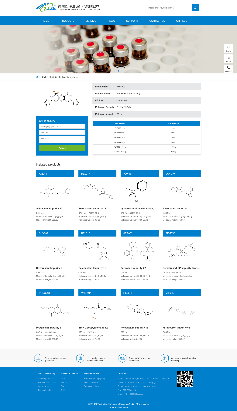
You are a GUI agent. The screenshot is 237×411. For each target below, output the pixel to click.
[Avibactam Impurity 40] (55, 190)
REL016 (85, 233)
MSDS (64, 382)
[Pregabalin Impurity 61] (55, 309)
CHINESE (181, 20)
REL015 (127, 292)
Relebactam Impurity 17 (92, 208)
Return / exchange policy (94, 378)
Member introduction (47, 382)
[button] (118, 71)
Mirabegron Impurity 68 (176, 327)
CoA (63, 378)
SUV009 (43, 233)
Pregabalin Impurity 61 (49, 327)
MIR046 (170, 292)
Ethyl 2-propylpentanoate (93, 327)
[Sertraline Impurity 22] (139, 250)
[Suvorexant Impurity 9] (55, 250)
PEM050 (170, 233)
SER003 (127, 233)
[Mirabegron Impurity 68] (182, 309)
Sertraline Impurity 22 (133, 268)
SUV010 (170, 173)
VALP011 (86, 292)
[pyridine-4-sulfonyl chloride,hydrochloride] (139, 190)
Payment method (45, 390)
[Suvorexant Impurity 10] (182, 190)
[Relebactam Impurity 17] (97, 190)
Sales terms (43, 386)
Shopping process (46, 378)
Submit (62, 148)
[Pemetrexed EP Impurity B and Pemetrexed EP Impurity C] (182, 250)
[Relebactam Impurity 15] (139, 309)
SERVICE (91, 20)
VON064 (128, 173)
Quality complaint (91, 386)
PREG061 (44, 292)
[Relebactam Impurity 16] (97, 250)
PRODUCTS (67, 20)
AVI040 (43, 173)
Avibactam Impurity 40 (49, 208)
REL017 (85, 173)
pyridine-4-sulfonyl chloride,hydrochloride (145, 208)
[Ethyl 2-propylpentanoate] (97, 309)
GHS (63, 390)
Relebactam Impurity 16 (92, 268)
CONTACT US (157, 20)
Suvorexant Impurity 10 (176, 208)
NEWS (111, 20)
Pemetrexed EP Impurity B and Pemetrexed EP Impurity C (196, 268)
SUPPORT (132, 20)
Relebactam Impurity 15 (134, 327)
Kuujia (125, 407)
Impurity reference (70, 77)
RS (62, 386)
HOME (45, 20)
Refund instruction (92, 382)
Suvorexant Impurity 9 (49, 268)
